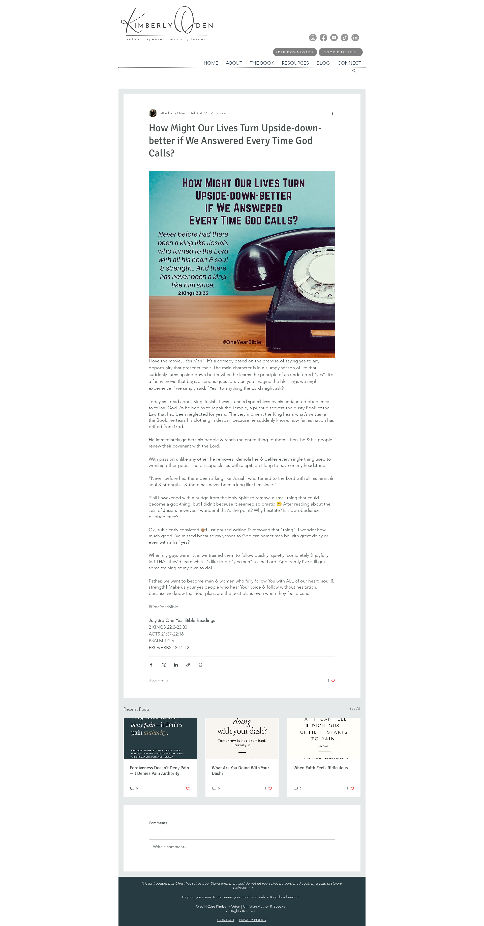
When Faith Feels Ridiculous (320, 768)
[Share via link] (188, 664)
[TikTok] (344, 37)
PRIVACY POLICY (252, 920)
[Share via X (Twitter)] (163, 664)
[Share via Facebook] (151, 664)
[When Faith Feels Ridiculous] (323, 738)
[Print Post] (200, 664)
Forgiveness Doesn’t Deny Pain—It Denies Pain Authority (159, 770)
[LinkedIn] (355, 37)
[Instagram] (313, 37)
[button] (354, 70)
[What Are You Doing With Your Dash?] (242, 738)
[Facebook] (323, 37)
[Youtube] (334, 37)
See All (354, 708)
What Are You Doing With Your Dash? (240, 770)
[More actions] (332, 113)
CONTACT (225, 920)
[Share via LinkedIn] (175, 664)
